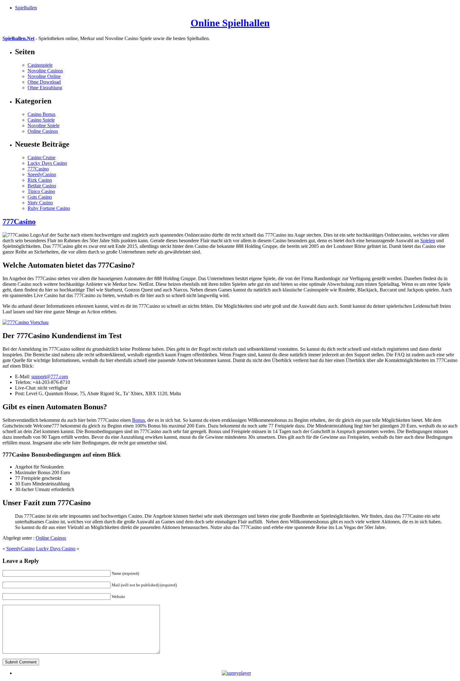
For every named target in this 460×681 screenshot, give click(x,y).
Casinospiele (40, 65)
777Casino (38, 168)
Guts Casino (40, 197)
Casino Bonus (41, 114)
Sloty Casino (40, 202)
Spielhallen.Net (18, 38)
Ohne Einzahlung (45, 87)
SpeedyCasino (42, 174)
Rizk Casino (40, 180)
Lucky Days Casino (47, 163)
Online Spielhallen (230, 23)
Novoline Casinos (45, 70)
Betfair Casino (42, 185)
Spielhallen (26, 7)
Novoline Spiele (43, 125)
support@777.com (49, 376)
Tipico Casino (41, 191)
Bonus (138, 420)
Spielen (427, 240)
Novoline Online (44, 76)
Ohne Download (44, 82)
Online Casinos (43, 131)
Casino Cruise (41, 157)
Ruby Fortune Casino (49, 208)
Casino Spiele (41, 120)
